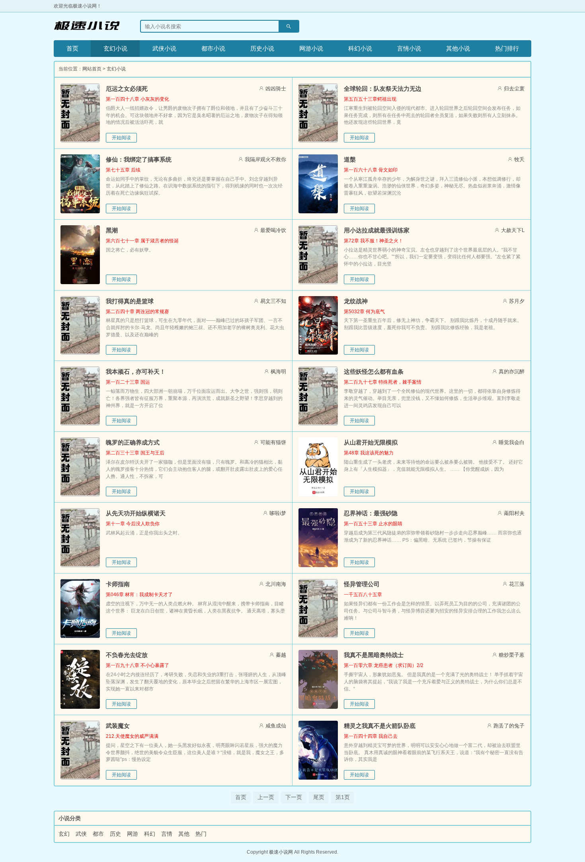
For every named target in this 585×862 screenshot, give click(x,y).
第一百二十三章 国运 (128, 382)
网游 (132, 834)
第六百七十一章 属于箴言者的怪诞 (142, 241)
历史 (115, 834)
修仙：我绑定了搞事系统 (139, 159)
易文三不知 (273, 301)
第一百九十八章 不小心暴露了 (137, 665)
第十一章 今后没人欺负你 (133, 524)
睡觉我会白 (512, 442)
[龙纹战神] (318, 325)
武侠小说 (164, 48)
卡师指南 (118, 584)
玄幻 (64, 834)
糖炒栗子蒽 (512, 655)
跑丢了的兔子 (509, 726)
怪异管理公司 (362, 584)
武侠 (81, 834)
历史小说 (262, 48)
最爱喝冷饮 (273, 230)
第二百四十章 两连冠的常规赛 (137, 311)
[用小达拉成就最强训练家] (318, 254)
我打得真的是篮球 (130, 301)
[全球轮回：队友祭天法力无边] (318, 113)
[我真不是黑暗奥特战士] (318, 679)
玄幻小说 (115, 48)
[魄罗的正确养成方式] (80, 466)
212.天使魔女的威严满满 (132, 736)
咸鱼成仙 (275, 726)
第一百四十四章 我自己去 (371, 736)
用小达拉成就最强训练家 (377, 230)
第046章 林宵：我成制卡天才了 (139, 594)
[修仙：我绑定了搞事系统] (80, 183)
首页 (72, 48)
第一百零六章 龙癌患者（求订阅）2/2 (383, 665)
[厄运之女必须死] (80, 113)
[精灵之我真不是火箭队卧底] (318, 750)
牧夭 (519, 159)
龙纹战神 (356, 301)
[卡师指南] (80, 608)
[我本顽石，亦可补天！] (80, 396)
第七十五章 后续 (123, 170)
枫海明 (278, 371)
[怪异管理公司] (318, 608)
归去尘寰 (514, 89)
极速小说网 (281, 852)
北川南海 (275, 584)
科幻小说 (360, 48)
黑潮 (112, 230)
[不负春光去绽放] (80, 679)
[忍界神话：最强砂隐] (318, 537)
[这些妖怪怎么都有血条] (318, 396)
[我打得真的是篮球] (80, 325)
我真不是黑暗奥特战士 (374, 654)
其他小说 (458, 48)
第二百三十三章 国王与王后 (135, 453)
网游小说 (311, 48)
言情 (166, 834)
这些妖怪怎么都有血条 (374, 371)
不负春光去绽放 (127, 654)
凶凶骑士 (275, 89)
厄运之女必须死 (127, 88)
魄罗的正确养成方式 (133, 442)
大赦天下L (513, 230)
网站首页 (91, 69)
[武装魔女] (80, 750)
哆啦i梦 (277, 513)
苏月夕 (517, 301)
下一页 (293, 797)
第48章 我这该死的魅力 (369, 453)
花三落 (517, 584)
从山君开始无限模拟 (371, 442)
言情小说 (409, 48)
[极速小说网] (87, 26)
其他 (183, 834)
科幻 (149, 834)
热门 (201, 834)
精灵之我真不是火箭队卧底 (379, 725)
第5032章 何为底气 (364, 311)
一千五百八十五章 (363, 594)
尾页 (318, 797)
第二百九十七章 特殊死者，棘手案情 (382, 382)
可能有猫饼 (273, 442)
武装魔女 (118, 725)
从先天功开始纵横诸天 (136, 513)
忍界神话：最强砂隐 (371, 513)
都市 (98, 834)
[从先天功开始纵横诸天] (80, 537)
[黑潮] (80, 254)
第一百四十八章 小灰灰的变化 (137, 99)
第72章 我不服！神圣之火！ (373, 241)
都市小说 (213, 48)
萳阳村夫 (514, 513)
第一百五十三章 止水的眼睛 (373, 524)
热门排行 (507, 48)
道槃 (350, 159)
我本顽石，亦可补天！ (136, 371)
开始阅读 (121, 137)
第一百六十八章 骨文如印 (371, 170)
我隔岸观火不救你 (265, 159)
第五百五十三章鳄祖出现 (370, 99)
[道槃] (318, 183)
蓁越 (281, 655)
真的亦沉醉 (512, 371)
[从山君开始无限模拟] (318, 466)
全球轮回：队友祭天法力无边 (382, 88)
